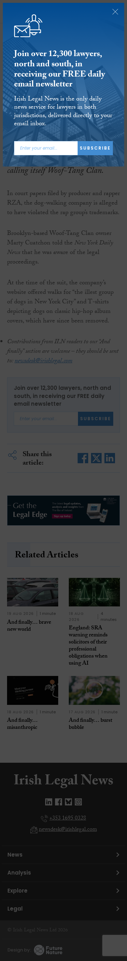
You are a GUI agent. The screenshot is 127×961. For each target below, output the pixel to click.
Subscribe (95, 148)
